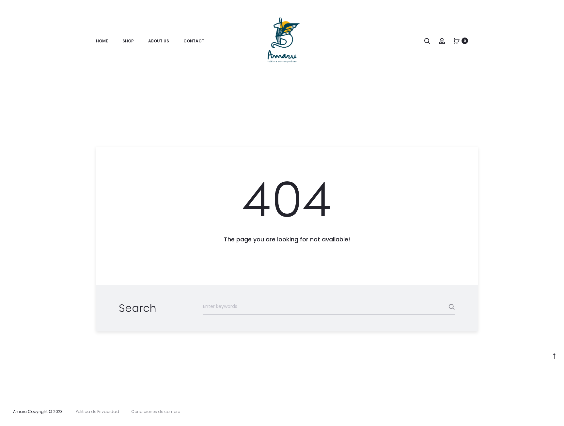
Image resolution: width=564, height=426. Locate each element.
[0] (456, 41)
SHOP (128, 41)
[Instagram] (549, 411)
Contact (193, 41)
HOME (102, 41)
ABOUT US (158, 41)
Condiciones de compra (155, 411)
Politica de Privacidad (97, 411)
